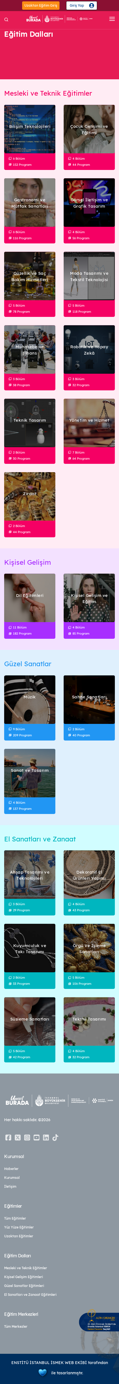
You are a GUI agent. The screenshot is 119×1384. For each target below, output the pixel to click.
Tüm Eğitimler (15, 1218)
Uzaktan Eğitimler (18, 1236)
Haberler (11, 1169)
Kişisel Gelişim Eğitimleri (23, 1277)
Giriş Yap (77, 5)
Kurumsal (12, 1178)
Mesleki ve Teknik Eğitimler (25, 1268)
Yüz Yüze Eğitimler (19, 1227)
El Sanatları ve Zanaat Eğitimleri (30, 1295)
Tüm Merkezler (15, 1326)
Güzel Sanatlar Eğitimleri (24, 1286)
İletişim (10, 1186)
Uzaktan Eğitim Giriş (40, 5)
